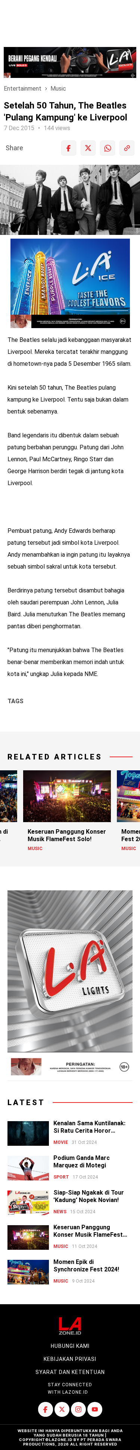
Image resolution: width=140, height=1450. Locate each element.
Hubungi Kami (70, 1346)
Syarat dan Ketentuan (70, 1372)
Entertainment (22, 88)
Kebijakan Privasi (70, 1359)
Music (58, 88)
